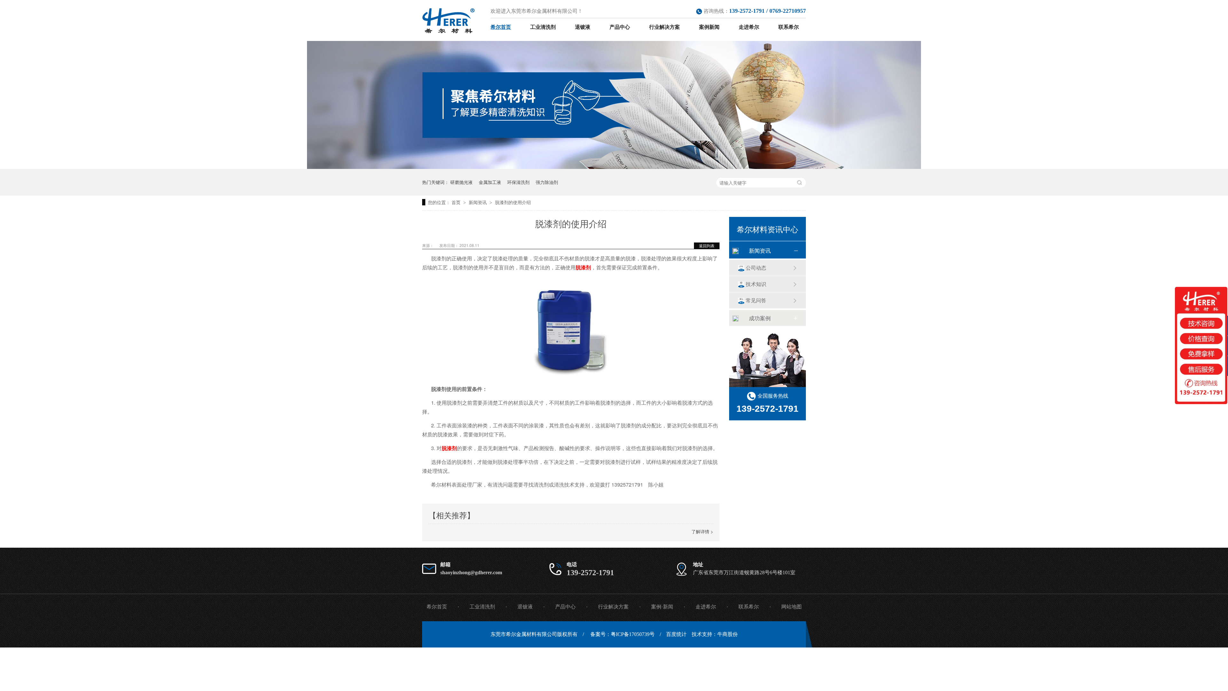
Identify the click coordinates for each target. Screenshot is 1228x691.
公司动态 (756, 267)
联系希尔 (788, 27)
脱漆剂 (583, 267)
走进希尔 (749, 27)
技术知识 (756, 284)
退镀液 (582, 27)
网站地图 (791, 606)
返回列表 (706, 245)
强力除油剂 (547, 182)
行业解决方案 (664, 27)
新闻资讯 (478, 202)
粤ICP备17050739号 (633, 634)
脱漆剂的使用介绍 (513, 202)
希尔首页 (501, 27)
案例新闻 (709, 27)
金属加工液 (490, 182)
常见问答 (756, 300)
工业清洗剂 (543, 27)
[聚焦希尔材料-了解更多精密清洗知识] (614, 167)
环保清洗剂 (518, 182)
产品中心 (620, 27)
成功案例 (760, 318)
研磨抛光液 (461, 182)
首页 (457, 202)
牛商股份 (727, 634)
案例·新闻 (662, 606)
